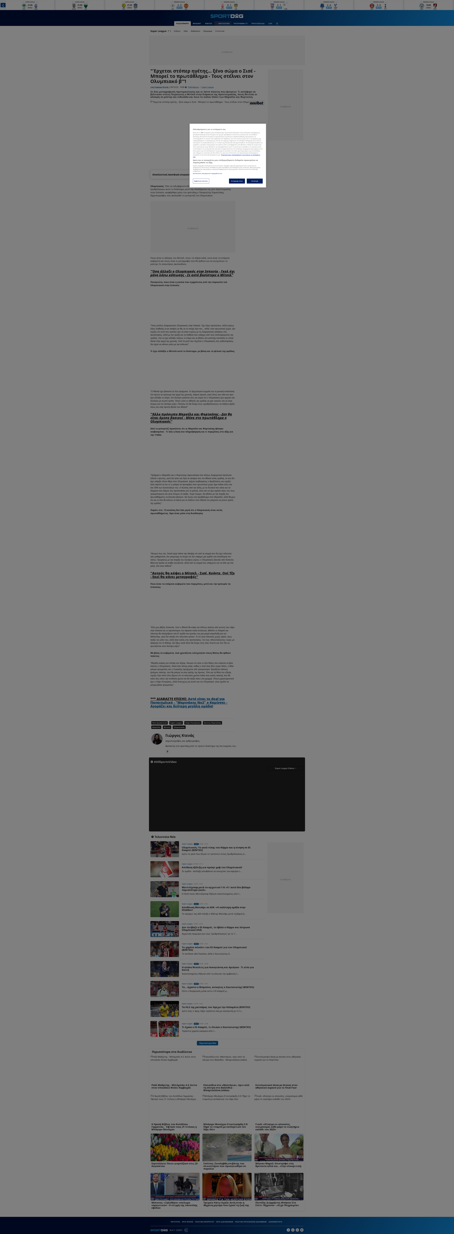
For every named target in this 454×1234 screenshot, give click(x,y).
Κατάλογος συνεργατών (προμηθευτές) (207, 173)
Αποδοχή (254, 181)
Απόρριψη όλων (237, 181)
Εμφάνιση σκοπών (201, 181)
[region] (227, 155)
